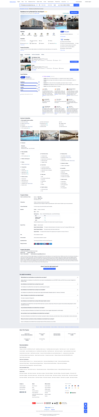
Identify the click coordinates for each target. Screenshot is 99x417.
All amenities (22, 44)
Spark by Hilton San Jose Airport (25, 357)
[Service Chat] (85, 411)
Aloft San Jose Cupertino (59, 351)
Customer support (22, 385)
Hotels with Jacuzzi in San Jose (41, 369)
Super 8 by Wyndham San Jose (31, 351)
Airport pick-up (43, 123)
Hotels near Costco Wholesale (62, 363)
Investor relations (47, 385)
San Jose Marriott (22, 351)
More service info (22, 389)
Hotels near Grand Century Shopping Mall (26, 365)
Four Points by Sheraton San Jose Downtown (27, 355)
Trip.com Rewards (47, 387)
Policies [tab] (42, 54)
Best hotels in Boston (31, 377)
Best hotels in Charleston (56, 377)
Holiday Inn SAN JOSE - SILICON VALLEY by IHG (27, 349)
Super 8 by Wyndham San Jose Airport (70, 351)
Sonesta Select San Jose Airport (25, 353)
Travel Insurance (50, 1)
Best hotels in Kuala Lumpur (32, 375)
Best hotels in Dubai (41, 375)
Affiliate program (47, 389)
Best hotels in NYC (73, 373)
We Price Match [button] (66, 13)
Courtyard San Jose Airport (49, 355)
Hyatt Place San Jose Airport (34, 353)
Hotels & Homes (13, 1)
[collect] (85, 404)
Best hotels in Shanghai (23, 373)
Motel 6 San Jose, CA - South (64, 349)
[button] (68, 1)
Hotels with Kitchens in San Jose (52, 369)
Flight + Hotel (39, 1)
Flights (18, 1)
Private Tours (57, 1)
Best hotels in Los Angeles (65, 377)
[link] (78, 2)
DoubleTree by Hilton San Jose (41, 349)
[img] (31, 22)
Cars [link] (26, 1)
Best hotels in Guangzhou (65, 373)
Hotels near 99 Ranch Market (24, 363)
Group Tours (64, 1)
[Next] (78, 135)
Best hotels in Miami (65, 375)
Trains (23, 1)
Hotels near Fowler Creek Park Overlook (50, 363)
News (33, 387)
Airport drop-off (24, 173)
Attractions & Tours (31, 1)
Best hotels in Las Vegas (41, 373)
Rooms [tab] (21, 54)
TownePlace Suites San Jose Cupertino (52, 349)
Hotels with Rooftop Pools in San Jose (64, 369)
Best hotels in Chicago (48, 375)
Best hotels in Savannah (47, 377)
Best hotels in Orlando (39, 377)
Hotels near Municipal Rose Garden (63, 361)
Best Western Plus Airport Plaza (42, 351)
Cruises (45, 1)
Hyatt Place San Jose (50, 351)
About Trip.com (34, 385)
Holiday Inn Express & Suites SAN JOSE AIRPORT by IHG (63, 355)
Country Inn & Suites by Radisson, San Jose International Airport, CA (51, 353)
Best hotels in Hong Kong (32, 373)
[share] (85, 407)
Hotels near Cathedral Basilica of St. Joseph (50, 361)
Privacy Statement (35, 392)
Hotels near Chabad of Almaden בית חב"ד (26, 361)
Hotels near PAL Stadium (38, 365)
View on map (62, 50)
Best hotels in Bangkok (49, 373)
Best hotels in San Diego (57, 375)
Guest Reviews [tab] (27, 54)
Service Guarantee (22, 387)
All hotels (46, 392)
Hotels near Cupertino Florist (38, 361)
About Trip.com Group (35, 397)
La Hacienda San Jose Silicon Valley (68, 353)
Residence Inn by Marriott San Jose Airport (32, 11)
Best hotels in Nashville (23, 377)
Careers (33, 389)
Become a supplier (48, 394)
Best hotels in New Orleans (73, 375)
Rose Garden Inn (72, 349)
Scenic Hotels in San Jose (32, 369)
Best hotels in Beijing (57, 373)
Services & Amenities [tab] (36, 54)
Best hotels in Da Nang (73, 377)
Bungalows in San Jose (23, 369)
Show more (22, 50)
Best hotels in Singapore (23, 375)
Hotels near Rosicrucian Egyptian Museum (36, 363)
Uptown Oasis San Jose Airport (39, 355)
